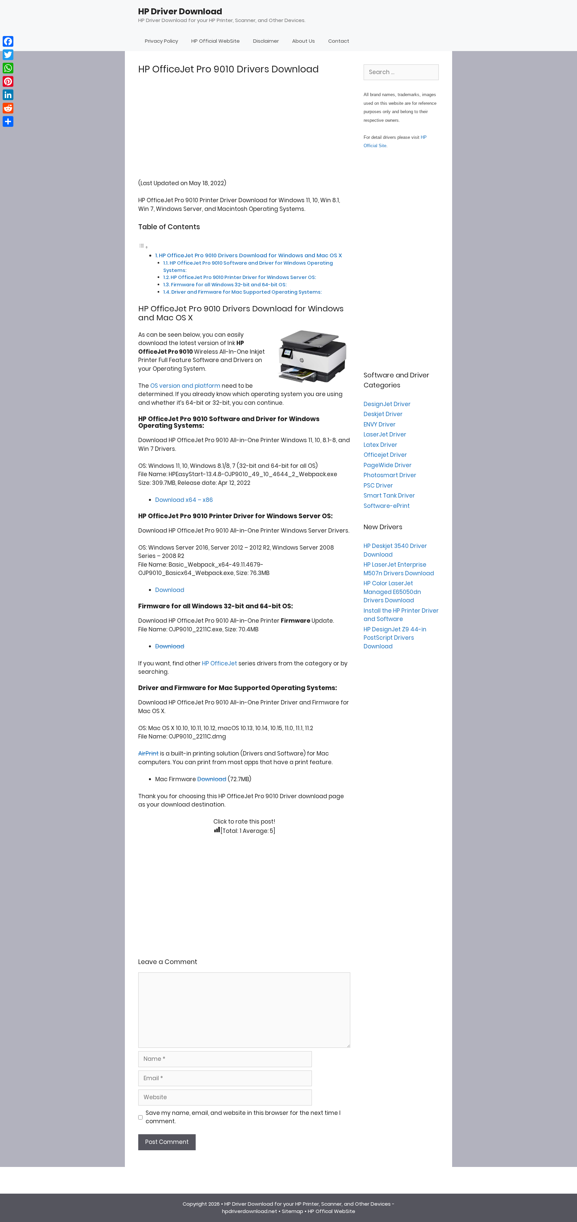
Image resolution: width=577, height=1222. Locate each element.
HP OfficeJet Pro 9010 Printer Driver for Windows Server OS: (243, 277)
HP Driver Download (180, 11)
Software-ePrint (387, 506)
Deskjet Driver (383, 414)
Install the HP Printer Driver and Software (401, 615)
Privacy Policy (161, 40)
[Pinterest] (8, 81)
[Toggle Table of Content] (143, 247)
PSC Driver (378, 486)
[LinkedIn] (8, 94)
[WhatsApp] (8, 68)
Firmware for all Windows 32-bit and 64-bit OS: (228, 284)
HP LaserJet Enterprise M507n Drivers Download (399, 569)
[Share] (8, 121)
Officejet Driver (385, 455)
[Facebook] (8, 41)
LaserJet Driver (385, 434)
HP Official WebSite (215, 40)
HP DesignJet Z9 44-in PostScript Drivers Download (395, 637)
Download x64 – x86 (184, 500)
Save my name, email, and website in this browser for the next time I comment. (243, 1117)
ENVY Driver (380, 424)
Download (169, 590)
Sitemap (292, 1211)
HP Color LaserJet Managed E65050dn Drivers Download (392, 591)
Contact (338, 40)
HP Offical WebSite (331, 1211)
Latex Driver (380, 445)
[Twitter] (8, 54)
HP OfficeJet (219, 663)
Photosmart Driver (390, 475)
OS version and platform (185, 386)
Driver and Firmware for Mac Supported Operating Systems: (246, 292)
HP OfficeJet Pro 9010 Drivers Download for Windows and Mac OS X (250, 255)
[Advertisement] (244, 132)
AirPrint (148, 753)
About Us (303, 40)
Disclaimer (266, 40)
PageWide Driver (388, 465)
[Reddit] (8, 108)
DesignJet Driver (387, 404)
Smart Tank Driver (389, 496)
